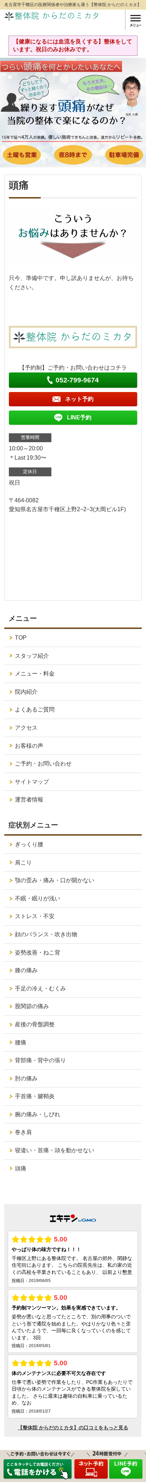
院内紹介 (26, 692)
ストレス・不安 (35, 916)
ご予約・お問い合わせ (43, 764)
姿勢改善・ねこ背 (37, 952)
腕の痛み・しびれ (37, 1114)
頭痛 (20, 1168)
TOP (21, 638)
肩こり (23, 862)
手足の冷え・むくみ (40, 988)
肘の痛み (26, 1078)
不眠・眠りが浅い (37, 898)
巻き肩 (23, 1132)
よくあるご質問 (35, 709)
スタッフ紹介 (32, 656)
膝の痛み (26, 970)
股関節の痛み (32, 1006)
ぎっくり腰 (29, 844)
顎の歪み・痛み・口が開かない (54, 880)
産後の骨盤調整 (35, 1024)
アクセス (26, 728)
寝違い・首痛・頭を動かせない (54, 1150)
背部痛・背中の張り (40, 1060)
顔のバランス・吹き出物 (46, 934)
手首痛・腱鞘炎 (35, 1096)
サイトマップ (32, 782)
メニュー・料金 (35, 674)
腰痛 (20, 1042)
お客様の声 (29, 746)
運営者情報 (29, 799)
